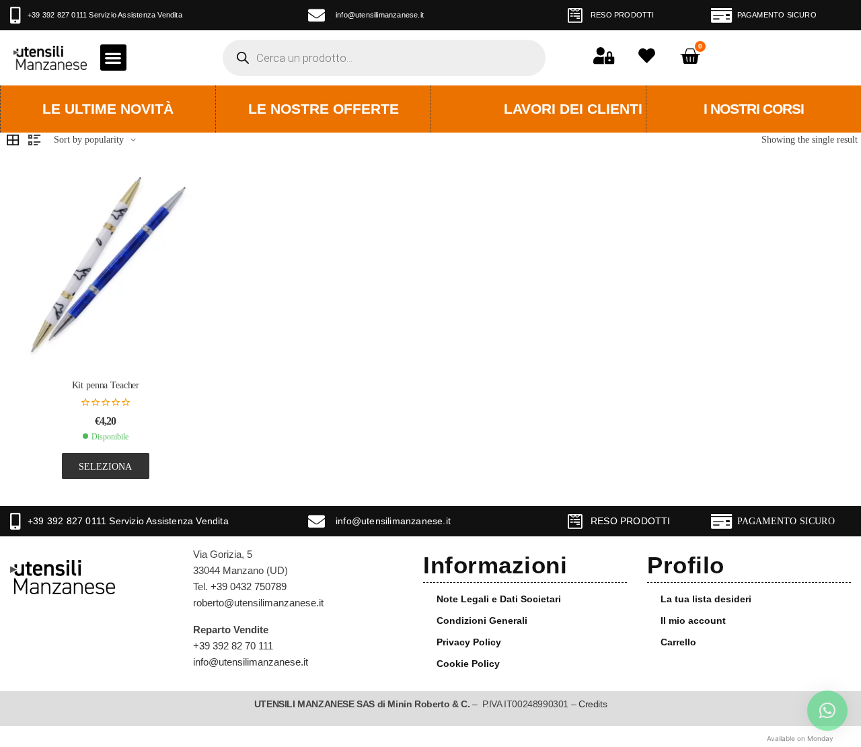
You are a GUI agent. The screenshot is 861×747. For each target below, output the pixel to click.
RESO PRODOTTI (622, 15)
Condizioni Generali (482, 620)
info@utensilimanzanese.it (380, 15)
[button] (113, 57)
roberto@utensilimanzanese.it (258, 602)
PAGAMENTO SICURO (777, 15)
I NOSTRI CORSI (754, 108)
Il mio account (693, 620)
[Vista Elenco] (34, 140)
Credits (592, 704)
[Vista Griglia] (13, 140)
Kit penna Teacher (106, 385)
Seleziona (105, 466)
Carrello (678, 642)
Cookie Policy (468, 663)
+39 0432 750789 (249, 586)
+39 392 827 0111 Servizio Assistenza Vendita (105, 15)
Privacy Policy (469, 642)
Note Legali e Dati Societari (499, 599)
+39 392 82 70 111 (233, 645)
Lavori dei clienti (573, 108)
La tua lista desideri (706, 599)
